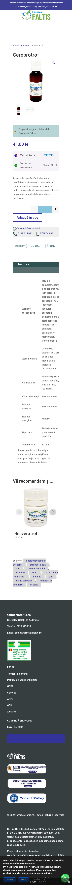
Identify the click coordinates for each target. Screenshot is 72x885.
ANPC (10, 699)
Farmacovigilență (28, 270)
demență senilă (36, 568)
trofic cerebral (24, 580)
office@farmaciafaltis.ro (28, 632)
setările (48, 873)
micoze (20, 572)
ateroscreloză (38, 564)
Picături (25, 45)
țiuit (51, 576)
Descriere (23, 264)
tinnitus (37, 576)
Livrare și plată (15, 727)
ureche (34, 584)
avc (18, 568)
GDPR (10, 686)
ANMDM (11, 711)
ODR (9, 705)
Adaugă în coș (27, 217)
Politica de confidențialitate (22, 680)
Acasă (16, 45)
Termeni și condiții (17, 673)
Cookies (11, 692)
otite (34, 572)
